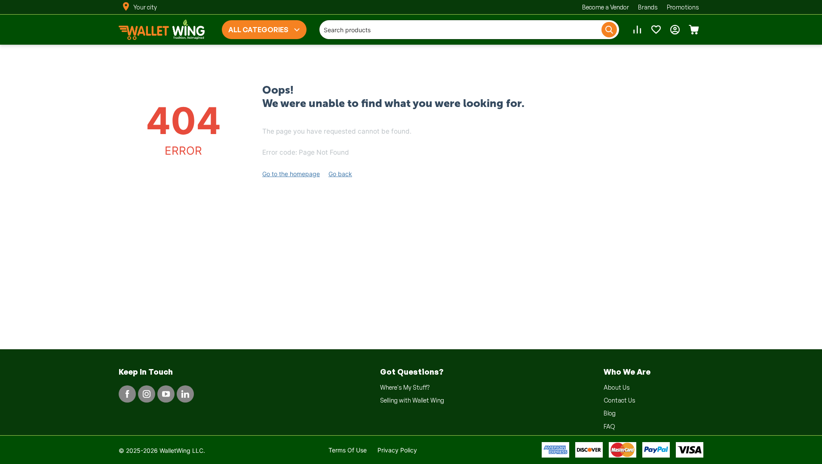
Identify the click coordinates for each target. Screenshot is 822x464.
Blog (610, 413)
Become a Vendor (605, 7)
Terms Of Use (347, 450)
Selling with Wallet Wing (412, 400)
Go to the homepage (291, 173)
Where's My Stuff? (404, 387)
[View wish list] (656, 29)
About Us (617, 387)
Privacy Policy (397, 450)
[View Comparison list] (637, 29)
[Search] (609, 29)
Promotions (683, 7)
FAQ (609, 426)
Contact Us (619, 400)
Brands (648, 7)
